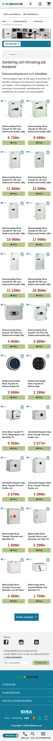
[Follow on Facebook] (6, 643)
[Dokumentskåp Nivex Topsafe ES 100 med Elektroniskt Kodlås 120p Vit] (13, 159)
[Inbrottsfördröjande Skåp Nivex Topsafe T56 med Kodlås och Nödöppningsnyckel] (39, 465)
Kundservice (26, 693)
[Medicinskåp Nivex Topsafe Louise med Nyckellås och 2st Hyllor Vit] (13, 567)
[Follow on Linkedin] (36, 643)
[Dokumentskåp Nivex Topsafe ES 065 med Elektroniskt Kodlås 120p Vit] (39, 108)
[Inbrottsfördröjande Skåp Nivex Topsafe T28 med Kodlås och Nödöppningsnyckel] (39, 414)
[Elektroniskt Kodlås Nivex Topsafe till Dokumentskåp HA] (13, 363)
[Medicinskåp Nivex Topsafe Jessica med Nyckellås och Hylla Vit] (39, 516)
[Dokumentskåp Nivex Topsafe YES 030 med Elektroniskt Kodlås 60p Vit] (39, 312)
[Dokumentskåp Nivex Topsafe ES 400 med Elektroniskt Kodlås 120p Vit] (39, 261)
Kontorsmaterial (20, 21)
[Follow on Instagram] (21, 643)
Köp (14, 143)
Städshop (26, 684)
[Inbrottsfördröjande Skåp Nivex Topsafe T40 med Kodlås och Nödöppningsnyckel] (13, 465)
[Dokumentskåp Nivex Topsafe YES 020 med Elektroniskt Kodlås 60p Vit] (13, 312)
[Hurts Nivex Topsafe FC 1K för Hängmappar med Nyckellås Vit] (13, 414)
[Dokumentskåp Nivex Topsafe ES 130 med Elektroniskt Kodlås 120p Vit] (39, 159)
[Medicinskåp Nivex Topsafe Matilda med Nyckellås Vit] (39, 567)
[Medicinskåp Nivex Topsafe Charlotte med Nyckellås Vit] (13, 516)
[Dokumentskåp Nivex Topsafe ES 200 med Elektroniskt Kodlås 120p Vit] (39, 210)
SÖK (32, 738)
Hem (4, 21)
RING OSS (25, 738)
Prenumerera (41, 663)
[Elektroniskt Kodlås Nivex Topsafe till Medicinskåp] (39, 363)
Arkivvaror (38, 21)
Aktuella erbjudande (26, 701)
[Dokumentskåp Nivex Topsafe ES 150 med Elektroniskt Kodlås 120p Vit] (13, 210)
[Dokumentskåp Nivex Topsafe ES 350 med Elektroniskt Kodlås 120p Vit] (13, 261)
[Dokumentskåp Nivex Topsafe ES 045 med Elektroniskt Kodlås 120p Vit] (13, 108)
